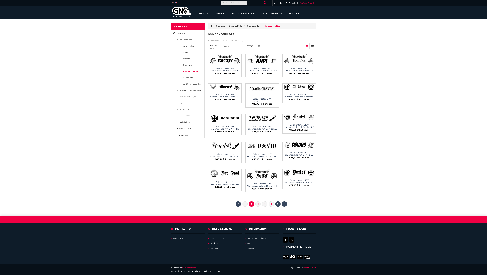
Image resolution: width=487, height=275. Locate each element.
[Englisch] (176, 2)
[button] (221, 13)
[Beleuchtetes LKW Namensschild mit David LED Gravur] (262, 146)
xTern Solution (309, 267)
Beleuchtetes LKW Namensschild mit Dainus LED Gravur (262, 127)
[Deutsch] (173, 2)
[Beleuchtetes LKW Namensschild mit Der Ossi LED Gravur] (224, 173)
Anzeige (249, 46)
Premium (187, 65)
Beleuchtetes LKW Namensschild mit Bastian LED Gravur (299, 69)
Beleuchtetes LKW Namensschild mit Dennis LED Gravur (299, 154)
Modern (186, 59)
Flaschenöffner (185, 116)
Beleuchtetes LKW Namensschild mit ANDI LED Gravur (262, 69)
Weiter (278, 204)
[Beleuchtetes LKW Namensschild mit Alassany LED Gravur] (224, 59)
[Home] (211, 26)
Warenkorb (178, 238)
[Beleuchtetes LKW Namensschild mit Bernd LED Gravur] (224, 87)
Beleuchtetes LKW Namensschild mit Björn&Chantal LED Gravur (262, 100)
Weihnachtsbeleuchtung (190, 90)
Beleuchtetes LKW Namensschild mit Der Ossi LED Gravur (225, 183)
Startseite (204, 13)
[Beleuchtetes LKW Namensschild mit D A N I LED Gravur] (224, 118)
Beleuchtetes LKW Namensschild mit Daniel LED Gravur (299, 126)
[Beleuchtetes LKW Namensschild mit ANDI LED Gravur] (262, 59)
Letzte (284, 204)
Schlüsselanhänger (187, 97)
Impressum (293, 13)
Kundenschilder (190, 71)
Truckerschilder (188, 46)
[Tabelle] (307, 46)
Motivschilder (187, 78)
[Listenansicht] (312, 46)
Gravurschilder (185, 39)
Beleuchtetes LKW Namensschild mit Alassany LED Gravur (225, 69)
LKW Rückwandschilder (191, 84)
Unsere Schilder (217, 238)
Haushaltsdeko (185, 128)
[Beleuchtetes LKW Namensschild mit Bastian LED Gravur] (299, 59)
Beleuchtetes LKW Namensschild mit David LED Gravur (262, 155)
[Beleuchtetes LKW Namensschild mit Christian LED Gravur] (299, 87)
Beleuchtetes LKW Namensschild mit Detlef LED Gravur (262, 185)
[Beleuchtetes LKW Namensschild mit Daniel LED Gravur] (299, 117)
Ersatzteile (183, 135)
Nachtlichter (184, 122)
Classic (186, 52)
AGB (249, 243)
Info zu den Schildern (243, 13)
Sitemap (214, 248)
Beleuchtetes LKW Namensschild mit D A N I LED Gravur (225, 127)
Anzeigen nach (214, 47)
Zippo (181, 103)
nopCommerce (189, 267)
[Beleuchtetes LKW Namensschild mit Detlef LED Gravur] (262, 174)
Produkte (180, 33)
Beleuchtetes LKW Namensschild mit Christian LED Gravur (299, 95)
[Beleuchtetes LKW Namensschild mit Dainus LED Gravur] (262, 118)
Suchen (250, 248)
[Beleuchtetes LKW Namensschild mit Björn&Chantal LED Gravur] (262, 89)
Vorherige (238, 204)
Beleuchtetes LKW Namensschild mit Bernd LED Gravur (225, 95)
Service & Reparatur (271, 13)
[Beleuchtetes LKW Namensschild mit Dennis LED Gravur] (299, 145)
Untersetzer (184, 109)
